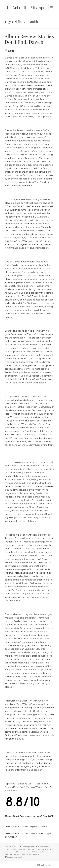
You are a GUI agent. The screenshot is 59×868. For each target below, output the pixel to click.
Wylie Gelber (34, 854)
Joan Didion (31, 849)
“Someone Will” (24, 783)
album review (44, 847)
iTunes (45, 826)
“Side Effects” (12, 790)
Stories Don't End (43, 852)
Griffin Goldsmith (18, 849)
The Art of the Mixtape (25, 7)
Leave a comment (14, 857)
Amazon (12, 836)
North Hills (41, 849)
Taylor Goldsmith (21, 854)
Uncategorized (28, 847)
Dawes (7, 849)
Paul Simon (18, 852)
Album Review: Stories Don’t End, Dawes (29, 39)
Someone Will (29, 852)
